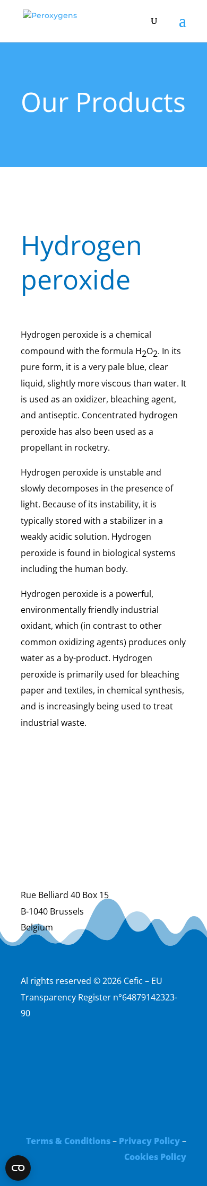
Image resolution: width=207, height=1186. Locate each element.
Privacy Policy (149, 1141)
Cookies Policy (155, 1157)
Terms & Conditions (68, 1141)
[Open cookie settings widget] (18, 1168)
